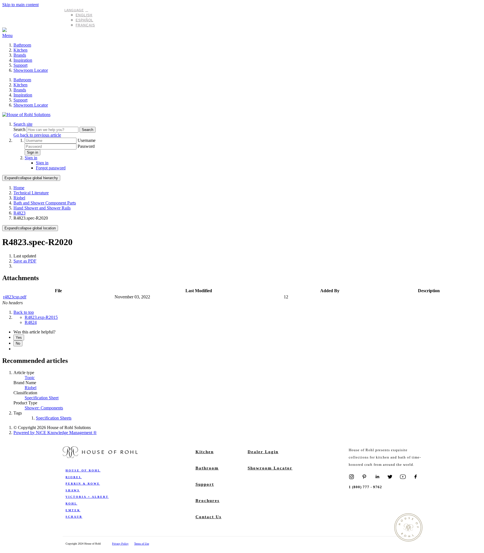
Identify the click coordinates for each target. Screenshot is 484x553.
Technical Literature (31, 192)
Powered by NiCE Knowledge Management (55, 432)
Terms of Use (141, 543)
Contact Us (209, 517)
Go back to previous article (37, 135)
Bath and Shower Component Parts (44, 203)
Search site (22, 124)
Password (86, 146)
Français (85, 25)
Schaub (74, 516)
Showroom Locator (30, 70)
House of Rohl (83, 470)
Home (18, 187)
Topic (30, 377)
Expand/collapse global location (30, 228)
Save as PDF (24, 261)
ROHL (71, 503)
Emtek (73, 510)
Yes (19, 337)
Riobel (19, 197)
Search (20, 129)
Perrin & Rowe (83, 483)
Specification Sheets (53, 418)
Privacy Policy (120, 543)
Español (84, 20)
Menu (7, 35)
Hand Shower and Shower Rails (42, 208)
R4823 (19, 213)
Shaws (73, 490)
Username (87, 140)
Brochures (208, 500)
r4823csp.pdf (14, 296)
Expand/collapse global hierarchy (31, 178)
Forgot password (51, 167)
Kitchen (20, 50)
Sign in (32, 152)
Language (74, 10)
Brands (19, 55)
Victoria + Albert (87, 496)
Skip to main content (20, 4)
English (84, 15)
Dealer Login (263, 452)
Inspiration (22, 60)
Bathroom (22, 45)
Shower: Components (44, 407)
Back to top (23, 312)
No (18, 343)
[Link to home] (26, 114)
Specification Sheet (42, 397)
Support (20, 65)
